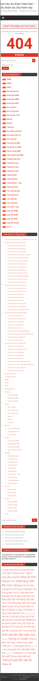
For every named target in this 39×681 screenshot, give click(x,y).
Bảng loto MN (12, 492)
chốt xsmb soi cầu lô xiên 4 (16, 300)
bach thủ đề (12, 581)
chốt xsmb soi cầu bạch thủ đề (17, 245)
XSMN (9, 83)
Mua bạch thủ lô (22, 646)
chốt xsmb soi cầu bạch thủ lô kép (18, 258)
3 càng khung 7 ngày (21, 573)
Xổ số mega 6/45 (13, 111)
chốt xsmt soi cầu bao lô (15, 315)
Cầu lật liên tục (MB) (14, 147)
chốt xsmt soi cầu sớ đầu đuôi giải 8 (18, 331)
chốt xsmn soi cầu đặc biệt (16, 352)
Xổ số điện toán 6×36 (14, 428)
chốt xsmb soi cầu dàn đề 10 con (18, 273)
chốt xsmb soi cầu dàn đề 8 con (17, 270)
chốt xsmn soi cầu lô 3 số (15, 358)
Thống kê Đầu (12, 175)
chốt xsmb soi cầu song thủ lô (17, 306)
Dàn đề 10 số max (23, 630)
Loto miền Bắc (12, 199)
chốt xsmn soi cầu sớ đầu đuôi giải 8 (19, 361)
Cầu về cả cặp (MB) (14, 151)
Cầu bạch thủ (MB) (13, 143)
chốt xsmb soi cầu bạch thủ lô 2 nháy (19, 254)
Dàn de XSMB (24, 620)
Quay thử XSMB (12, 211)
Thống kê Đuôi (12, 179)
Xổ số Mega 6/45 (13, 410)
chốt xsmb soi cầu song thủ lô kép (18, 309)
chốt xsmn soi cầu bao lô (15, 346)
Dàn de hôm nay (10, 620)
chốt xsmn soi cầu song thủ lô (17, 367)
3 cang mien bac (10, 569)
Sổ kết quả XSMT (13, 103)
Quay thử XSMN (12, 215)
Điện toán (7, 425)
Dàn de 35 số (27, 616)
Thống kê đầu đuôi (13, 159)
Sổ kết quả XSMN (13, 99)
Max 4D (9, 123)
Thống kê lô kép (12, 171)
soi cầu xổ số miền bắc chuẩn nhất (15, 242)
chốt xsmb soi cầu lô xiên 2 (16, 294)
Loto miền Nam (12, 203)
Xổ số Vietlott (12, 407)
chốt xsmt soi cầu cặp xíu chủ (17, 319)
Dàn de (20, 613)
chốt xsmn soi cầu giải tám (16, 355)
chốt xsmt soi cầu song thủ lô (17, 337)
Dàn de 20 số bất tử (11, 616)
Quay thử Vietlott (13, 223)
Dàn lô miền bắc (27, 626)
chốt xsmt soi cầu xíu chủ (15, 340)
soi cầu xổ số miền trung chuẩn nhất (15, 312)
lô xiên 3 (12, 646)
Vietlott (7, 404)
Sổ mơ (9, 227)
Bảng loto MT (12, 495)
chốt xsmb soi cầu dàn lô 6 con (17, 288)
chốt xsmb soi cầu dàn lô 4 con (17, 282)
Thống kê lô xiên (13, 167)
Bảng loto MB (12, 489)
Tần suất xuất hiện (13, 191)
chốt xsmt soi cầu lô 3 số (15, 328)
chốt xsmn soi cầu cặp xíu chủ (17, 349)
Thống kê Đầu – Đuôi (14, 183)
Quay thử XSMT (12, 219)
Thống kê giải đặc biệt (20, 656)
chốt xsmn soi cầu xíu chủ (15, 370)
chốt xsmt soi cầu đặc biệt (15, 322)
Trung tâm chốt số (10, 376)
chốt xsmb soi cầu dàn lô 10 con (17, 279)
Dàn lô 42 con (12, 626)
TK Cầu (7, 437)
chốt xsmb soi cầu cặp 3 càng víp (18, 261)
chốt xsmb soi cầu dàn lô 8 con (17, 291)
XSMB (9, 79)
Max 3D (9, 119)
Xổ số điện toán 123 (14, 135)
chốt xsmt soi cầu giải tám (16, 325)
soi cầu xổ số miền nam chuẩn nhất (15, 343)
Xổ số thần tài (11, 139)
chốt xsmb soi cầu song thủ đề (17, 303)
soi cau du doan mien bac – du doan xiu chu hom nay (21, 239)
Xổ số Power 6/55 (13, 115)
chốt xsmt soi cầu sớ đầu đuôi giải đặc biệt (20, 334)
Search (5, 68)
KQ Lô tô (7, 486)
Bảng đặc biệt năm (11, 599)
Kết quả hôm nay (13, 91)
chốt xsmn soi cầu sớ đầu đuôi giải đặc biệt (21, 364)
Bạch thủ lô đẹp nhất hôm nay (20, 596)
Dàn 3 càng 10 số (19, 609)
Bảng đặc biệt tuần (21, 603)
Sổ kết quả (8, 392)
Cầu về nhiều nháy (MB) (15, 155)
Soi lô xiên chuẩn (9, 653)
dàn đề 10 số (8, 630)
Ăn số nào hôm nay (10, 373)
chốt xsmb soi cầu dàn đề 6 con (17, 267)
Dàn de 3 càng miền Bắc (29, 613)
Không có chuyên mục (21, 638)
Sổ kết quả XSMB (13, 95)
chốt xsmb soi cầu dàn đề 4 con (17, 264)
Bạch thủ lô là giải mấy (16, 589)
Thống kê (10, 127)
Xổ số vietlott (11, 107)
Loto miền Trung (13, 207)
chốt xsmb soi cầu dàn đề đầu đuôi (18, 276)
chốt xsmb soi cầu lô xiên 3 (16, 297)
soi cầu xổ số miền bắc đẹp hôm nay (16, 285)
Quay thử (7, 498)
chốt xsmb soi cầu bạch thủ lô (17, 251)
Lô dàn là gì (20, 642)
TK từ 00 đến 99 (12, 195)
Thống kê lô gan (12, 163)
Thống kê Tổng (12, 187)
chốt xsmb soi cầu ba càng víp (17, 248)
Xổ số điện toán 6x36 (14, 131)
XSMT (9, 87)
